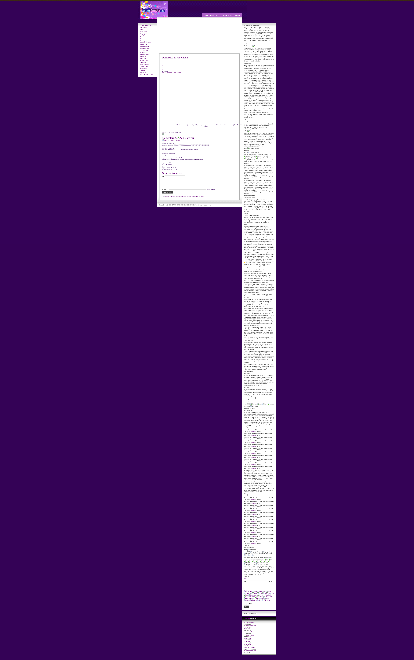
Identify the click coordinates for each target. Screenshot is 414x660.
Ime (163, 176)
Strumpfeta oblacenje (250, 625)
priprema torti (186, 196)
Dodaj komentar (167, 192)
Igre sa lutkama (144, 46)
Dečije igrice (143, 34)
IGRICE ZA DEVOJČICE (147, 25)
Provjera (246, 604)
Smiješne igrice (144, 54)
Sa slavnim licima (145, 52)
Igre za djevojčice (167, 73)
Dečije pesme (228, 15)
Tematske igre (144, 60)
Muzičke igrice (144, 50)
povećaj (213, 189)
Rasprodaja (247, 641)
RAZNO (237, 15)
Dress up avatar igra (249, 632)
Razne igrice (143, 68)
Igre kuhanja (143, 44)
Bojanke (142, 30)
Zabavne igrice (144, 66)
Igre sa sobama (144, 48)
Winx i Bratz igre (144, 64)
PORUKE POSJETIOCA (147, 75)
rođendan (168, 196)
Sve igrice (143, 71)
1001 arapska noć (249, 622)
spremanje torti (194, 196)
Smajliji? (246, 590)
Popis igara (143, 73)
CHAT (207, 15)
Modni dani (247, 629)
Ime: (245, 581)
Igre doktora (143, 38)
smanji (208, 189)
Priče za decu (215, 15)
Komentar (165, 189)
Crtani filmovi (143, 32)
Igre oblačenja (144, 40)
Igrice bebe (143, 36)
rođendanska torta (176, 196)
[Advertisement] (178, 34)
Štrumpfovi (143, 58)
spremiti (201, 196)
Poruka (270, 581)
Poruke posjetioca (249, 635)
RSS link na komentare (173, 140)
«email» (253, 431)
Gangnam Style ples (249, 647)
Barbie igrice (143, 27)
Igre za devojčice (206, 205)
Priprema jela (247, 638)
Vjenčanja (143, 62)
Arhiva (245, 578)
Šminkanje (143, 56)
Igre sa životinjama (145, 42)
